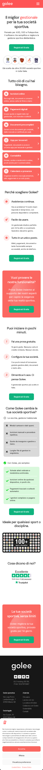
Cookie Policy (16, 767)
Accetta (21, 749)
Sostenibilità (27, 709)
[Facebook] (15, 676)
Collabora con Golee (30, 706)
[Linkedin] (23, 676)
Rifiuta (21, 755)
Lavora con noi (28, 700)
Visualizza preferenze (21, 762)
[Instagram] (19, 676)
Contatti (25, 711)
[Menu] (38, 3)
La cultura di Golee (30, 703)
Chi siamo (26, 697)
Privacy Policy (26, 767)
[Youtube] (27, 676)
